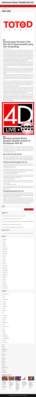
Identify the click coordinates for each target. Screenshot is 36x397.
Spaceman (4, 333)
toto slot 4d (18, 174)
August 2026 (5, 239)
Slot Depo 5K (30, 379)
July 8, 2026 (24, 387)
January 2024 (5, 284)
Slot (3, 313)
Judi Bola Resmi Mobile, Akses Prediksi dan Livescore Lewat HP (12, 224)
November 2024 (5, 270)
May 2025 (4, 260)
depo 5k (3, 355)
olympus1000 (5, 306)
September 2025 (5, 253)
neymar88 (4, 304)
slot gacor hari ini (5, 322)
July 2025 (4, 256)
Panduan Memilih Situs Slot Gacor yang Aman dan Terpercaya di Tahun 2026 (5, 384)
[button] (3, 6)
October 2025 (5, 251)
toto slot (4, 136)
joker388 (3, 347)
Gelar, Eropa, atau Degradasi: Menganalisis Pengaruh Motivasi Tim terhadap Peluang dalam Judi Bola (18, 221)
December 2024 (5, 268)
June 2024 (4, 279)
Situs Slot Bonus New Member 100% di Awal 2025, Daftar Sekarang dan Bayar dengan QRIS (19, 233)
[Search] (33, 6)
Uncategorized (5, 342)
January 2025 (5, 267)
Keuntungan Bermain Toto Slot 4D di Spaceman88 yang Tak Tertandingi (18, 44)
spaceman (3, 359)
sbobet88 (4, 310)
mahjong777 (4, 354)
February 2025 (5, 265)
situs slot (3, 364)
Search (3, 206)
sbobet (4, 308)
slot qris (4, 324)
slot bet (3, 346)
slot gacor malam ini (5, 367)
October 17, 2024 (8, 145)
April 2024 (4, 282)
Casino (4, 295)
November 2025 (5, 249)
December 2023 (5, 286)
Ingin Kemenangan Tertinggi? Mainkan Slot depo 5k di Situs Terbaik (13, 227)
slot (2, 352)
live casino (4, 301)
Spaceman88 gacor (5, 336)
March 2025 (4, 263)
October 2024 (5, 272)
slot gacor (4, 320)
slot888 (4, 331)
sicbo (3, 311)
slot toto (15, 50)
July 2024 (4, 277)
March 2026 (4, 246)
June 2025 (4, 258)
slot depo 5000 (4, 372)
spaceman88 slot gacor (6, 338)
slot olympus (4, 362)
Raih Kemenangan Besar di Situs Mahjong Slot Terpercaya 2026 (12, 218)
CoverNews (21, 395)
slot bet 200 (4, 317)
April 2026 (4, 244)
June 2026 (4, 242)
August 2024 (5, 275)
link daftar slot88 (5, 299)
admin (4, 145)
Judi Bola (4, 297)
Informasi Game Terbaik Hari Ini (17, 2)
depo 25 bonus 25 (4, 349)
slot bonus (3, 361)
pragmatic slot (4, 370)
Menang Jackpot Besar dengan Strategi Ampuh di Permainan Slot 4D (16, 140)
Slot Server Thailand (6, 326)
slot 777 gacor (5, 315)
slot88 (4, 329)
